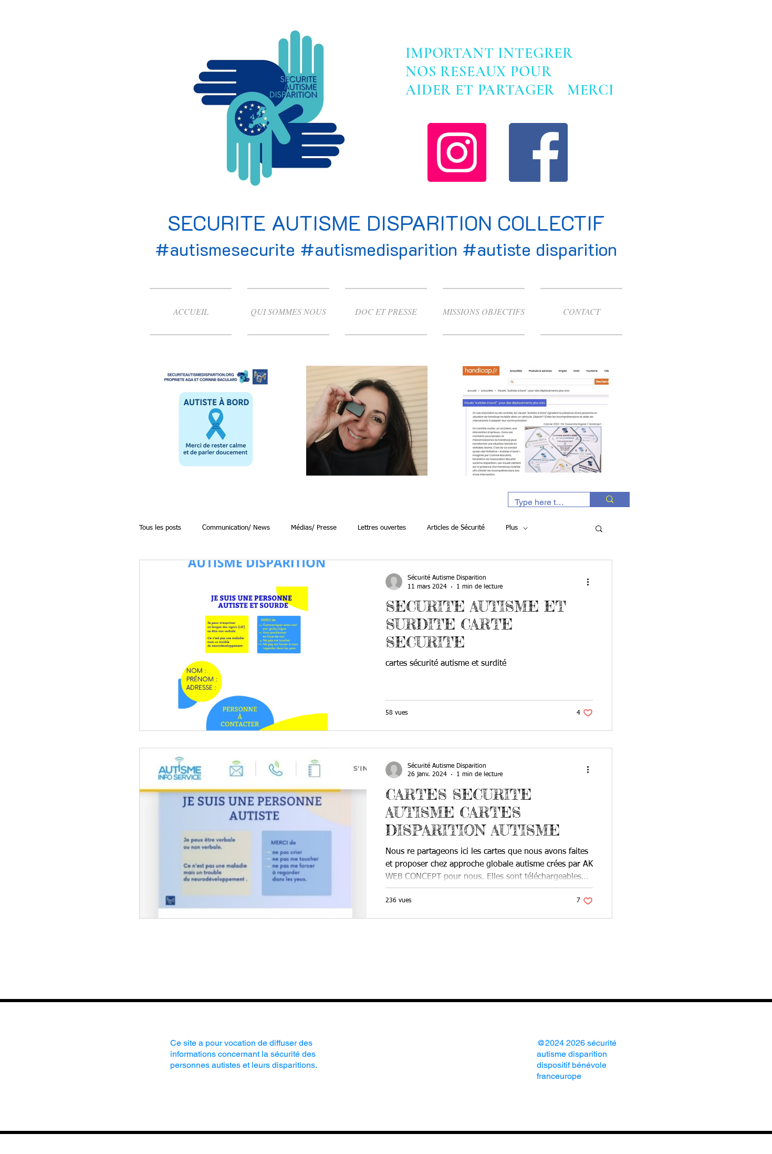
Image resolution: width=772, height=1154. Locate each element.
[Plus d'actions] (591, 581)
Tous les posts (160, 527)
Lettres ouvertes (382, 527)
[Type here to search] (609, 499)
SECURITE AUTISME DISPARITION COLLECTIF (386, 222)
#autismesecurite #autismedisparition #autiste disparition (386, 249)
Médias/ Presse (314, 527)
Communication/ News (236, 527)
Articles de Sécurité (456, 527)
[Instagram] (456, 152)
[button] (599, 529)
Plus (512, 527)
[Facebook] (538, 152)
